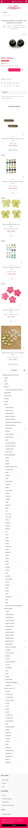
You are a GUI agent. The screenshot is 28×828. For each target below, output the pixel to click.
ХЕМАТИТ (7, 591)
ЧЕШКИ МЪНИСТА (8, 428)
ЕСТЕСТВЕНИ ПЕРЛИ (9, 469)
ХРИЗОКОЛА (7, 505)
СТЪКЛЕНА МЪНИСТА (9, 449)
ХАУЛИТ (7, 588)
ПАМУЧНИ (7, 730)
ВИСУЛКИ (7, 676)
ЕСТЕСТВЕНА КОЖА (9, 697)
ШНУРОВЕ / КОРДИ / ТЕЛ (9, 688)
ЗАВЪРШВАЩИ (8, 629)
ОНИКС (6, 602)
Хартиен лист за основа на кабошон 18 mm (12, 267)
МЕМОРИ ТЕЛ (8, 762)
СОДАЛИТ (7, 493)
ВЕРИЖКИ (6, 401)
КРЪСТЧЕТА (7, 664)
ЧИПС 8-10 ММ (8, 517)
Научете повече (9, 822)
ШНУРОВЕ (7, 703)
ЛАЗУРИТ (7, 555)
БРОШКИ (7, 611)
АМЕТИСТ (7, 457)
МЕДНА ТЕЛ (7, 759)
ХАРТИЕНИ (7, 741)
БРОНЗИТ (7, 460)
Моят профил (5, 780)
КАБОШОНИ (9, 27)
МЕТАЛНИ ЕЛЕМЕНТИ (8, 608)
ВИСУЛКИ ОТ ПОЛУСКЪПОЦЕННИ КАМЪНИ (13, 605)
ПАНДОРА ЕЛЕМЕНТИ (9, 635)
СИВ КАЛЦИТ (7, 576)
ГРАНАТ (6, 534)
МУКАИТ (7, 561)
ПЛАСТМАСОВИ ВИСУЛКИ (10, 419)
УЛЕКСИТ (7, 582)
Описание (5, 92)
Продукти (9, 25)
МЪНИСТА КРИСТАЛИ (9, 413)
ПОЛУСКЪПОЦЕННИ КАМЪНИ (9, 455)
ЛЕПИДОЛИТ (7, 484)
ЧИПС (6, 511)
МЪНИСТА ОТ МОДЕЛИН (10, 416)
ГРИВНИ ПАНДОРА (9, 617)
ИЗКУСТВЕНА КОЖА (9, 721)
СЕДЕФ (6, 573)
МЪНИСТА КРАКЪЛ (9, 410)
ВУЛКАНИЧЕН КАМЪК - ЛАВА (11, 466)
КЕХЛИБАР (7, 475)
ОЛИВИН (7, 487)
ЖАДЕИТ (7, 540)
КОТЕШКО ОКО (8, 546)
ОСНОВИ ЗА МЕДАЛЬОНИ (10, 662)
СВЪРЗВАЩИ (7, 650)
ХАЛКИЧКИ (7, 656)
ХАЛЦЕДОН (7, 585)
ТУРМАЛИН (7, 499)
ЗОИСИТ (6, 472)
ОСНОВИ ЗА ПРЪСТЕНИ (9, 623)
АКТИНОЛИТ (7, 525)
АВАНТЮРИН (7, 523)
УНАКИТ (7, 502)
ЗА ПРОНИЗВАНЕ (8, 667)
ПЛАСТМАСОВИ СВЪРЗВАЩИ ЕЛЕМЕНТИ (13, 422)
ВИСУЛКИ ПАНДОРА (9, 641)
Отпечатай (5, 83)
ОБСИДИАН (7, 567)
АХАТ (6, 531)
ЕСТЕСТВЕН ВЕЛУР (9, 694)
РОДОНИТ (7, 570)
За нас (4, 795)
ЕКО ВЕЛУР (7, 691)
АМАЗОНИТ (7, 528)
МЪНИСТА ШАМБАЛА (9, 434)
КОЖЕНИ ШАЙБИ (7, 392)
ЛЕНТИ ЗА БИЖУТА (7, 395)
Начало (4, 25)
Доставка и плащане (7, 798)
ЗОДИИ (6, 673)
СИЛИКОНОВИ (8, 735)
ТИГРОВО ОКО (8, 496)
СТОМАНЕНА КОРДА (9, 750)
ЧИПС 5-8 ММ (8, 514)
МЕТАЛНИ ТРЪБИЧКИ (9, 632)
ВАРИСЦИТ (7, 463)
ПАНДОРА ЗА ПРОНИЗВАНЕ (10, 647)
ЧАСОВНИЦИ (6, 398)
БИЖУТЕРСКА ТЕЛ (9, 753)
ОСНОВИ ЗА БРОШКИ (9, 620)
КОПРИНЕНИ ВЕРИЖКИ (9, 727)
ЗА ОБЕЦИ (6, 384)
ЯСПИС (6, 593)
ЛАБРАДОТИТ (8, 552)
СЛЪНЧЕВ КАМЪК (8, 490)
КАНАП (6, 724)
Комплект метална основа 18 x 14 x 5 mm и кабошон (13, 352)
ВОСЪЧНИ (7, 706)
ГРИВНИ (5, 381)
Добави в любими (22, 69)
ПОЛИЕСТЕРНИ (8, 732)
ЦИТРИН (7, 508)
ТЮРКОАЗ (7, 520)
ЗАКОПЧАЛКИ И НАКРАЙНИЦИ (11, 682)
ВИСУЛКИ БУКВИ (8, 679)
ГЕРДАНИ (6, 378)
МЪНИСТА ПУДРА (8, 452)
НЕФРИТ (7, 564)
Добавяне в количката (14, 69)
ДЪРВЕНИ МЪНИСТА (9, 437)
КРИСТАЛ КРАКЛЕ (8, 481)
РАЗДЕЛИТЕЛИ (8, 685)
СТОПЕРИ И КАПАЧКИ (9, 653)
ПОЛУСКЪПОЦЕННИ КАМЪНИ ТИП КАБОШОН (14, 389)
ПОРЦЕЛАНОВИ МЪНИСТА (10, 425)
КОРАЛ (6, 478)
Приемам (14, 825)
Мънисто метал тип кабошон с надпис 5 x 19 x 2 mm (13, 138)
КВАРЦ (6, 599)
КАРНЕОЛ (7, 543)
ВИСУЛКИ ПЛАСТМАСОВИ (10, 446)
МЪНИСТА (6, 404)
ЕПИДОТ (7, 537)
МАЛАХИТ (7, 558)
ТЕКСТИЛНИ (7, 738)
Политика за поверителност (8, 805)
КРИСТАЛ (7, 549)
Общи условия (6, 802)
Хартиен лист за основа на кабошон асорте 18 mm (12, 181)
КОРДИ (6, 744)
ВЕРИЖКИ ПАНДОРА (9, 614)
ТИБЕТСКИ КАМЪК (9, 579)
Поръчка (4, 783)
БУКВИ (6, 670)
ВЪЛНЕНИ (7, 709)
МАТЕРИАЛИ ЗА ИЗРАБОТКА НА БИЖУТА (10, 375)
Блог (4, 786)
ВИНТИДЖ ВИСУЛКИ (9, 626)
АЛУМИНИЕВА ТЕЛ (9, 756)
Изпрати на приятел (14, 83)
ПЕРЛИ (6, 440)
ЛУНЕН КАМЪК (8, 596)
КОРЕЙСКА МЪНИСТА (9, 407)
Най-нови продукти (7, 814)
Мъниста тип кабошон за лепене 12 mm (11, 224)
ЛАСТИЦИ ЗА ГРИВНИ (9, 700)
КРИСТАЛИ (7, 431)
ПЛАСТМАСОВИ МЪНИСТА (10, 443)
